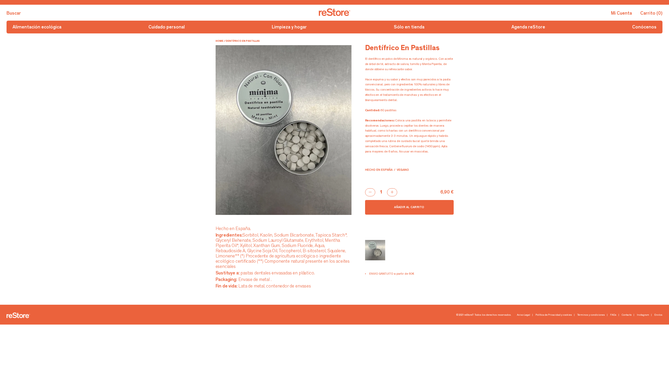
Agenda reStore (528, 27)
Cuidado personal (166, 27)
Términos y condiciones (591, 315)
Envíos (658, 315)
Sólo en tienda (409, 27)
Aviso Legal (523, 315)
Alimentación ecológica (37, 27)
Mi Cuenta (621, 13)
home (219, 41)
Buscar (14, 13)
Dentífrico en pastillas (243, 41)
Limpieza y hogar (289, 27)
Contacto (627, 315)
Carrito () (651, 13)
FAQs (613, 315)
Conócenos (644, 27)
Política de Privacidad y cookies (553, 315)
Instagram (643, 315)
